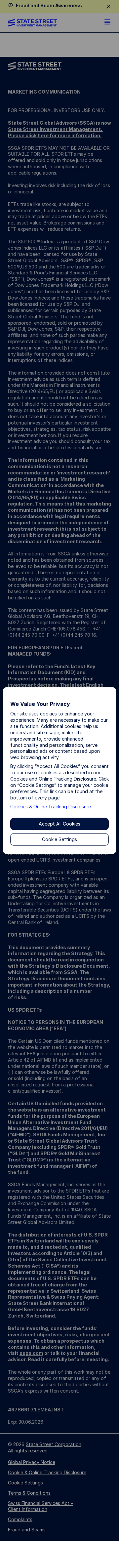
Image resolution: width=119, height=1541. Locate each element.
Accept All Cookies (59, 824)
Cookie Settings (59, 839)
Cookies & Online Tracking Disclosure (50, 806)
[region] (59, 770)
